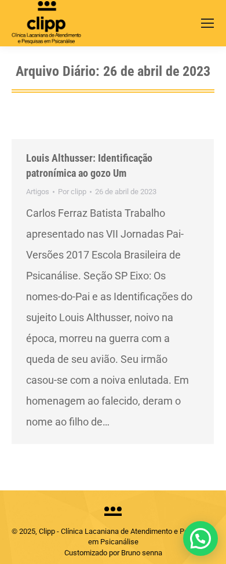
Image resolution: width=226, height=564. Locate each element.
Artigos (37, 191)
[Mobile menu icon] (207, 23)
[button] (200, 538)
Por (72, 191)
